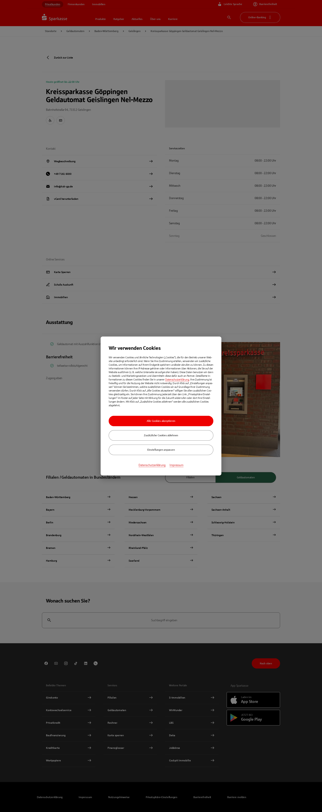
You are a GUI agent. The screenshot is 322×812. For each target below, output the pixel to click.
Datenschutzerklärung (177, 379)
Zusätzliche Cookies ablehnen (161, 435)
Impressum (176, 465)
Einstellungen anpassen (161, 449)
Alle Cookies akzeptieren (161, 420)
